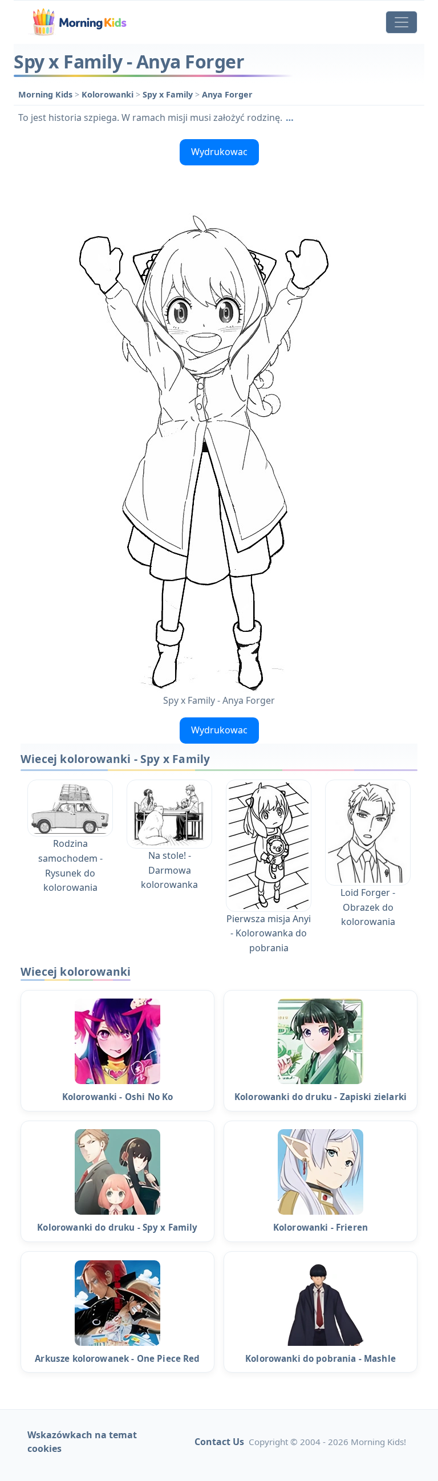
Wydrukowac (219, 151)
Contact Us (219, 1441)
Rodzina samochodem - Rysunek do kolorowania (70, 865)
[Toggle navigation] (401, 22)
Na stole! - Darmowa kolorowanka (169, 870)
